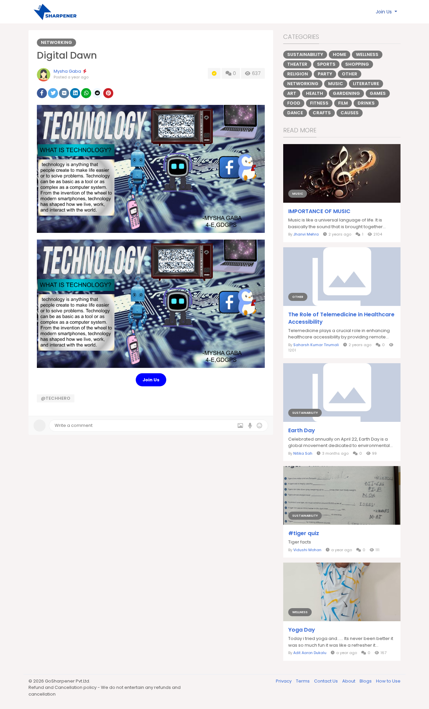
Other (349, 74)
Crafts (322, 113)
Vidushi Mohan (307, 550)
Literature (366, 83)
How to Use (388, 681)
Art (291, 93)
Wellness (367, 54)
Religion (297, 74)
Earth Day (301, 430)
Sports (326, 64)
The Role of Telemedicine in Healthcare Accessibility (341, 318)
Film (343, 103)
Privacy (284, 681)
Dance (295, 113)
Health (314, 93)
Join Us (151, 380)
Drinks (366, 103)
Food (293, 103)
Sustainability (305, 54)
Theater (297, 64)
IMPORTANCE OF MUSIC (319, 211)
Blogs (366, 681)
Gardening (346, 93)
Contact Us (326, 681)
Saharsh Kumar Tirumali (316, 344)
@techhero (55, 398)
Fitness (319, 103)
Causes (350, 113)
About (349, 681)
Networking (56, 42)
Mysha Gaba (67, 71)
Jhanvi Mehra (306, 234)
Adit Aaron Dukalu (309, 652)
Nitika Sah (302, 453)
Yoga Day (301, 630)
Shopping (357, 64)
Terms (303, 681)
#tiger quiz (303, 533)
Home (339, 54)
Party (325, 74)
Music (335, 83)
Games (378, 93)
